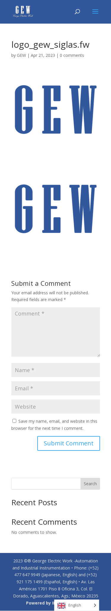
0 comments (72, 55)
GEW (21, 55)
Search (90, 483)
